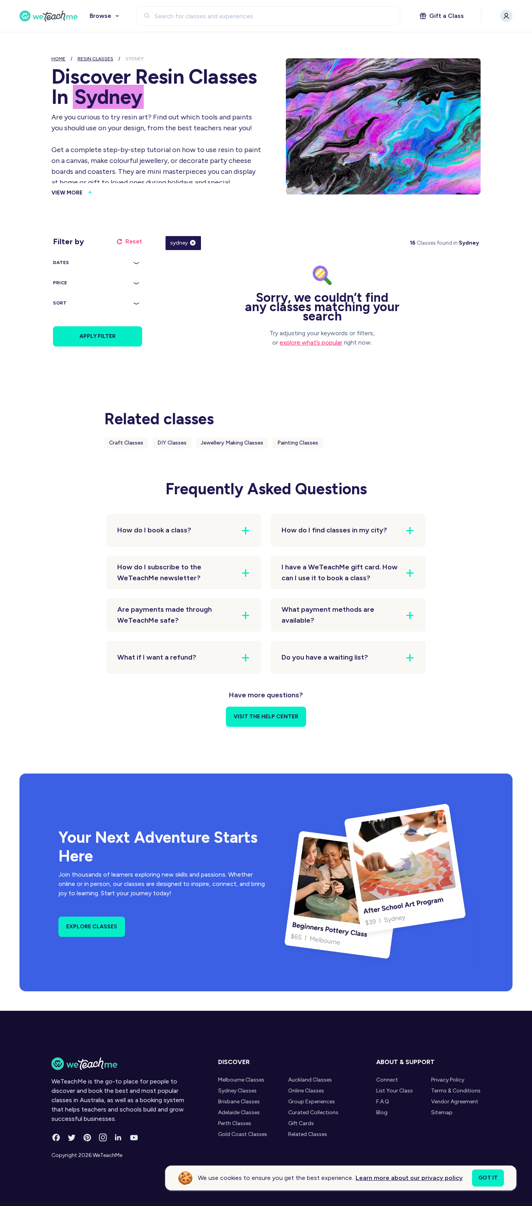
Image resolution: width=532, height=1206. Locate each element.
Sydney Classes (237, 1090)
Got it (488, 1177)
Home (58, 58)
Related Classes (307, 1134)
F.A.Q (382, 1101)
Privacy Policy (447, 1079)
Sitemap (442, 1112)
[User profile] (506, 16)
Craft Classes (126, 442)
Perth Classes (234, 1123)
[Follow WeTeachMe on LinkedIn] (118, 1137)
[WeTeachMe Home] (122, 1063)
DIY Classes (172, 442)
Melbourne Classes (241, 1079)
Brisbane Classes (239, 1101)
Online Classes (306, 1090)
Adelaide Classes (239, 1112)
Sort (60, 303)
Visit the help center (266, 716)
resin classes (95, 58)
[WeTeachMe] (48, 16)
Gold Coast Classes (242, 1134)
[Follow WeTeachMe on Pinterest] (87, 1137)
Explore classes (91, 926)
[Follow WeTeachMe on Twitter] (71, 1137)
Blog (382, 1112)
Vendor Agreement (454, 1101)
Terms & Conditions (456, 1090)
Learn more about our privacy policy (409, 1177)
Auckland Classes (310, 1079)
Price (60, 282)
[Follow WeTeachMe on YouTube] (134, 1137)
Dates (61, 262)
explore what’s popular (311, 342)
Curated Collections (313, 1112)
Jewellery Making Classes (232, 442)
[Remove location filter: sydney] (192, 242)
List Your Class (394, 1090)
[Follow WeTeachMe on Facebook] (56, 1137)
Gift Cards (301, 1123)
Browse (100, 15)
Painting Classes (297, 442)
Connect (387, 1079)
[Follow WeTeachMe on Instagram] (102, 1137)
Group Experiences (311, 1101)
